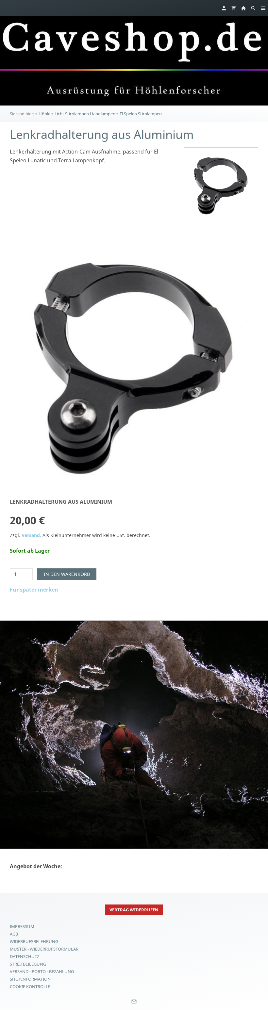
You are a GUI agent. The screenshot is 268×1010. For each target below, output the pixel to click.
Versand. (31, 535)
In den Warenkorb (67, 574)
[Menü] (263, 8)
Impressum (22, 926)
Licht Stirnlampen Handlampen (85, 114)
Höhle (44, 114)
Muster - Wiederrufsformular (44, 949)
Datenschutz (24, 956)
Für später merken (34, 589)
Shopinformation (30, 979)
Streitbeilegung (28, 964)
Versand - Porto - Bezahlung (42, 971)
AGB (14, 934)
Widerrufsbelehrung (34, 941)
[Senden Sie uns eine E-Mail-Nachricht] (134, 1004)
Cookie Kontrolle (30, 986)
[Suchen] (253, 8)
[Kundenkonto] (224, 8)
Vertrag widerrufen (134, 910)
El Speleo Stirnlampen (141, 114)
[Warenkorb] (234, 8)
